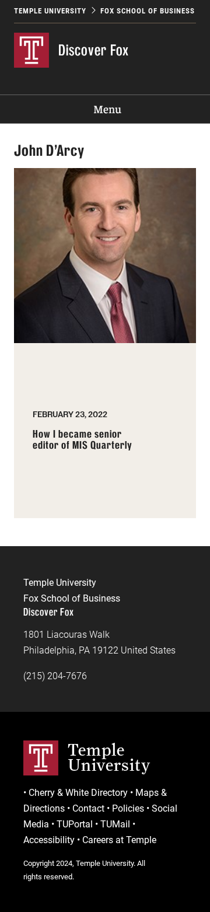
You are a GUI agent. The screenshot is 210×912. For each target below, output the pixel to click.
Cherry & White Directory (78, 792)
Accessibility (49, 839)
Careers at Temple (119, 839)
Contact (88, 808)
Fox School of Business (147, 10)
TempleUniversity (109, 757)
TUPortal (75, 824)
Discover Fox (93, 50)
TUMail (115, 824)
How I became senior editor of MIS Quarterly (82, 440)
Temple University (50, 10)
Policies (128, 808)
